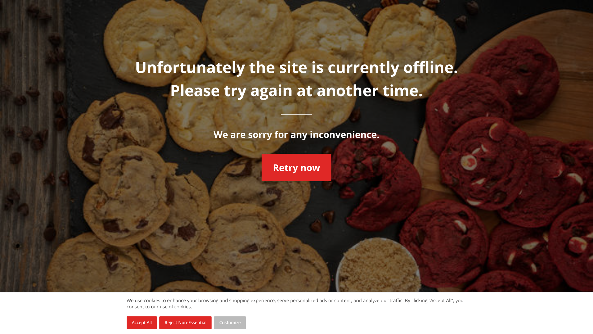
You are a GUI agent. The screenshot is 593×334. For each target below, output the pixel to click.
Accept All (142, 323)
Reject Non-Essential (185, 323)
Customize (230, 323)
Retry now (296, 167)
